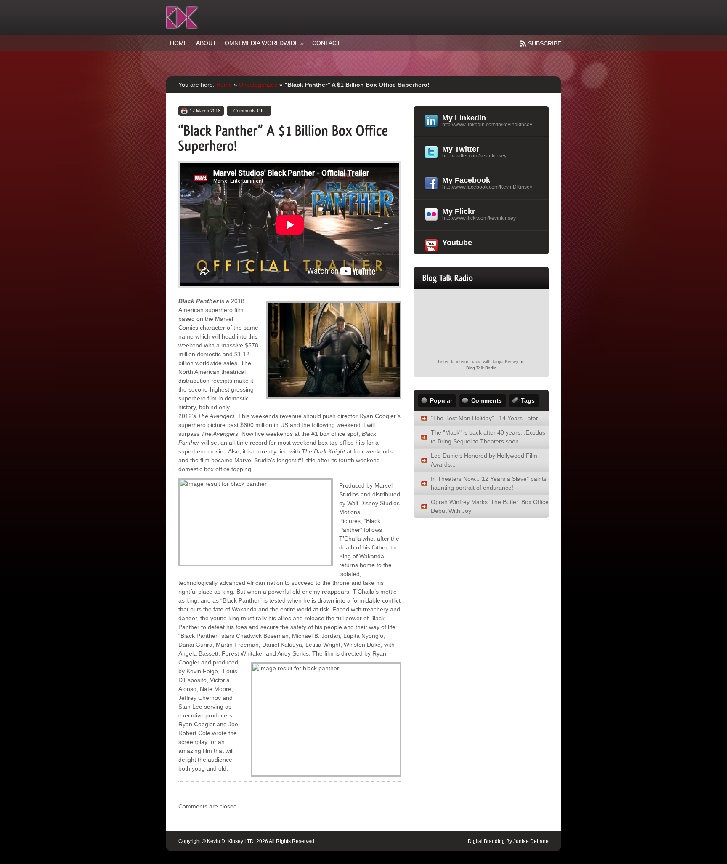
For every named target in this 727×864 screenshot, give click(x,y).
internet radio (469, 361)
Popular (441, 400)
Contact (326, 43)
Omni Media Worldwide (264, 43)
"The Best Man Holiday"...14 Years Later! (485, 418)
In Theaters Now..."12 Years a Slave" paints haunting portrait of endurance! (489, 483)
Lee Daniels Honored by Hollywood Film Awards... (484, 460)
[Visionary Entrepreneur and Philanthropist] (182, 17)
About (206, 43)
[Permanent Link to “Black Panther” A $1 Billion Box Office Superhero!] (285, 137)
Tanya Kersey (505, 361)
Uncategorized (258, 84)
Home (179, 43)
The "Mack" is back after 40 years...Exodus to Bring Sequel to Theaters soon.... (488, 437)
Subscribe (544, 43)
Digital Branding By (490, 841)
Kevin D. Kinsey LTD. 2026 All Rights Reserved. (261, 841)
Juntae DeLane (530, 841)
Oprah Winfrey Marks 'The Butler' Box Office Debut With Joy (490, 506)
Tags (528, 400)
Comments (486, 400)
